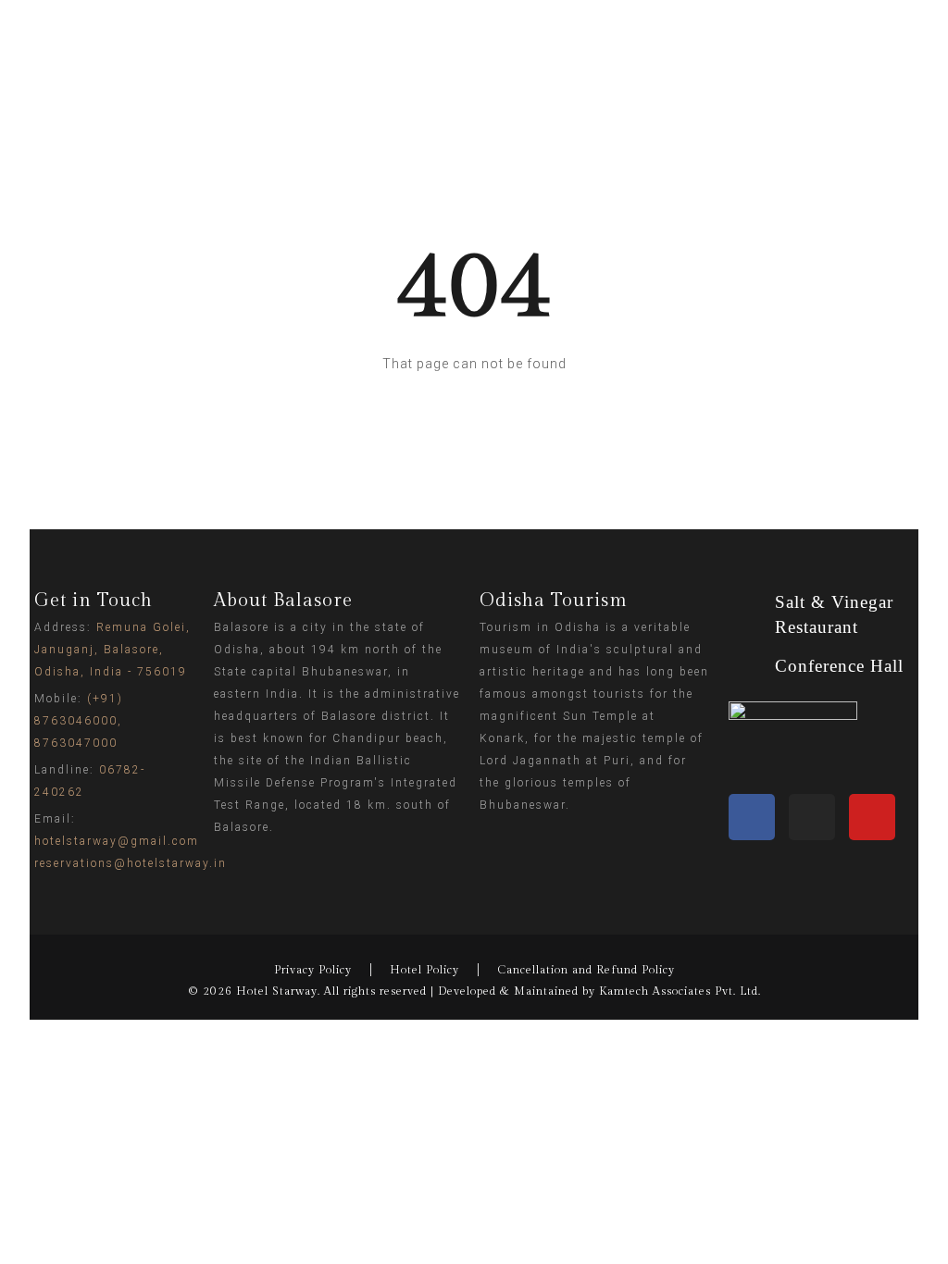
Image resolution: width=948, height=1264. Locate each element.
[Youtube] (872, 817)
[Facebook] (752, 817)
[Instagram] (812, 817)
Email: (130, 841)
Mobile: (78, 721)
